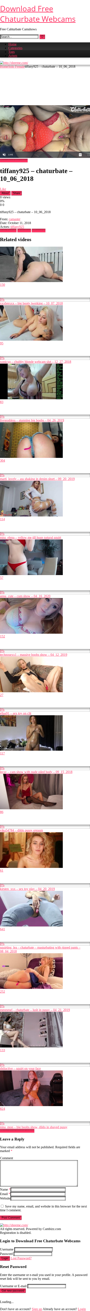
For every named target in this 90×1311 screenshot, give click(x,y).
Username (6, 1249)
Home (12, 44)
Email (5, 1194)
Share (16, 193)
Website (5, 1198)
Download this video (14, 160)
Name (5, 1189)
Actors (12, 55)
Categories (15, 48)
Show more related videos (17, 1131)
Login (5, 1258)
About (5, 193)
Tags (11, 52)
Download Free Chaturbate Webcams (38, 13)
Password (6, 1254)
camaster (14, 219)
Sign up (37, 1309)
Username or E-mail (13, 1286)
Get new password (13, 1290)
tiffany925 (17, 227)
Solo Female (16, 66)
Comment (6, 1158)
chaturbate (24, 230)
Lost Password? (21, 1258)
